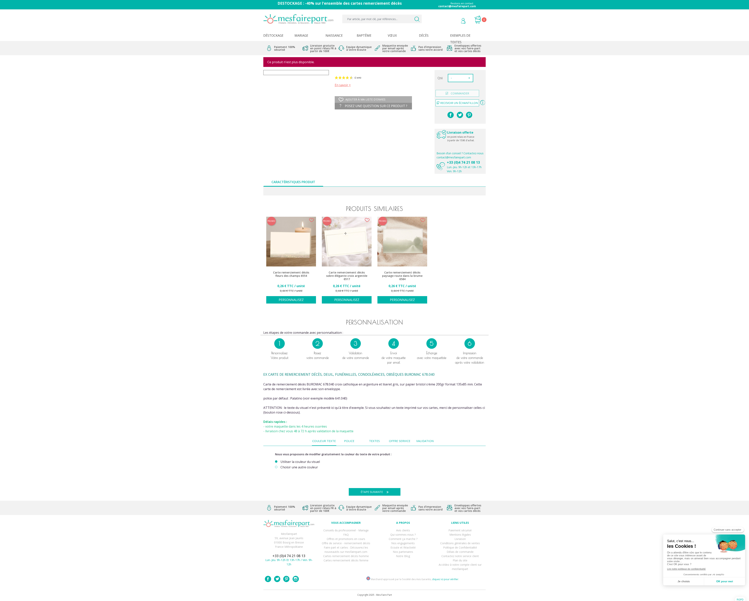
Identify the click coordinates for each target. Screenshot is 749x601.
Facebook (268, 579)
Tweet (460, 115)
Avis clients (403, 530)
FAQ (346, 534)
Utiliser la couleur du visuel (300, 461)
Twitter (277, 579)
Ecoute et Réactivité (403, 547)
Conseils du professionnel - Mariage (346, 530)
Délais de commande (460, 552)
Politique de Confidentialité (460, 547)
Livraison (460, 539)
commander (460, 93)
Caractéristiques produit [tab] (293, 182)
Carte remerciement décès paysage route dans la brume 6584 (402, 276)
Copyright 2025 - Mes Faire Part (374, 595)
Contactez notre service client (460, 556)
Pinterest (469, 115)
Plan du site (460, 560)
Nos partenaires (403, 552)
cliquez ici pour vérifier (445, 579)
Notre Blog (403, 556)
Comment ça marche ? (403, 539)
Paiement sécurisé (460, 530)
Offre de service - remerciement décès (346, 543)
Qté (440, 78)
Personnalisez (291, 300)
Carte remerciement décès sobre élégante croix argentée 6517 (346, 276)
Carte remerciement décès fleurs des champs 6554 (291, 274)
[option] (291, 262)
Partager (450, 115)
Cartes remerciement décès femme (346, 560)
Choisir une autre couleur (299, 467)
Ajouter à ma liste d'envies (365, 99)
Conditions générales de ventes (460, 543)
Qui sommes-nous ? (403, 534)
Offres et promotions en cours (346, 539)
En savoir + (343, 85)
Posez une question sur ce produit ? (375, 106)
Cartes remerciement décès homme (346, 556)
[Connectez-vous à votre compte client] (454, 21)
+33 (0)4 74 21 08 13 (463, 162)
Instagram (296, 579)
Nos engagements (403, 543)
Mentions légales (460, 534)
